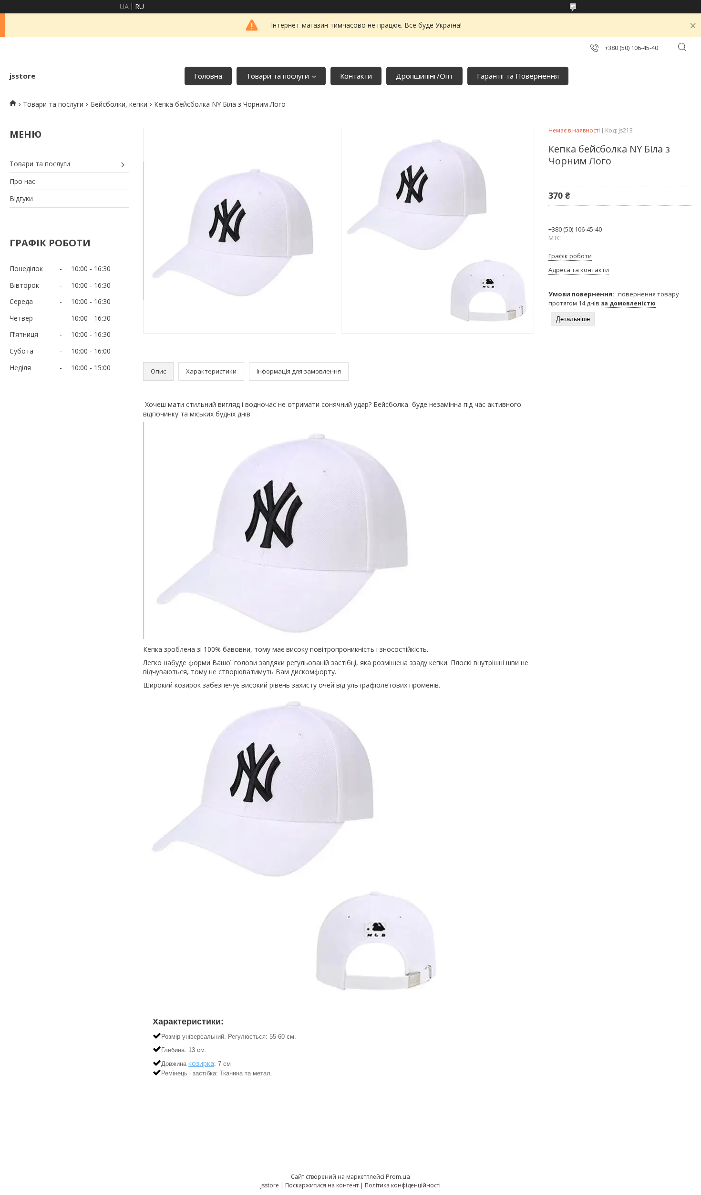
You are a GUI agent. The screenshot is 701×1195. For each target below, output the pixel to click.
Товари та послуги (277, 76)
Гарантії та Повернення (518, 76)
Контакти (356, 76)
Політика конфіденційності (403, 1185)
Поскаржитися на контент (322, 1185)
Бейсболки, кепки (119, 104)
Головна (208, 76)
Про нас (22, 181)
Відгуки (21, 198)
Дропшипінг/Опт (424, 76)
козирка (201, 1063)
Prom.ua (398, 1176)
